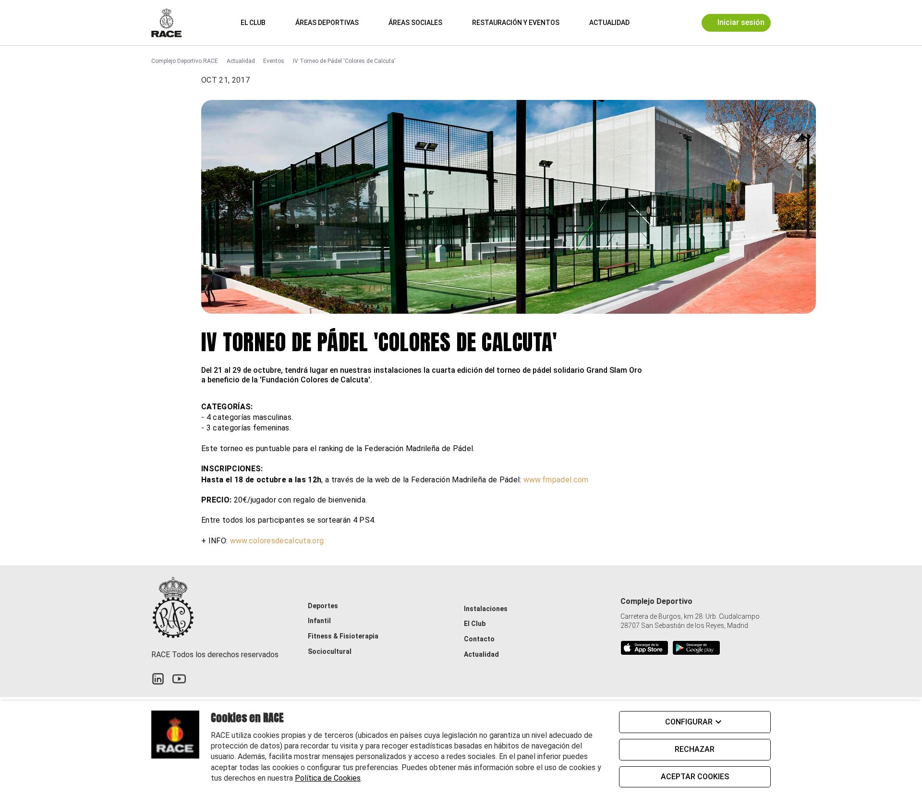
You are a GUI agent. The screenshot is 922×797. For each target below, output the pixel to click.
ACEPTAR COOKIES (695, 776)
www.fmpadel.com (556, 479)
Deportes (323, 606)
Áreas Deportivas (327, 22)
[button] (651, 22)
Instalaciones (486, 609)
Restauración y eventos (515, 22)
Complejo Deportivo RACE (184, 61)
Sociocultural (330, 651)
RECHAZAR (695, 749)
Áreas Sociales (415, 22)
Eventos (273, 61)
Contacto (479, 639)
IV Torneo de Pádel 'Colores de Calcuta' (344, 61)
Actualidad (609, 22)
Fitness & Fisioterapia (343, 636)
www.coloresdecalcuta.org (277, 540)
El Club (253, 22)
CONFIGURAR (689, 721)
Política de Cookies (328, 778)
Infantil (319, 621)
